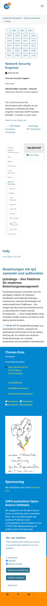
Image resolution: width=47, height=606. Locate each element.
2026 (14, 31)
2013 (25, 45)
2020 (33, 36)
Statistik (12, 561)
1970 (33, 55)
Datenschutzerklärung (18, 570)
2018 (17, 40)
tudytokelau (27, 405)
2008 (33, 50)
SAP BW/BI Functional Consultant (12, 129)
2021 (25, 36)
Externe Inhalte (15, 564)
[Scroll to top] (41, 600)
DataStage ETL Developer (34, 129)
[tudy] (7, 5)
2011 (9, 50)
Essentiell (12, 558)
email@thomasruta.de (18, 388)
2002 (17, 55)
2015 (9, 45)
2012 (33, 45)
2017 (25, 40)
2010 (17, 50)
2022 (17, 36)
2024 (30, 31)
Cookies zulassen (16, 578)
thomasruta (13, 401)
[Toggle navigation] (42, 6)
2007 (9, 55)
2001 (25, 55)
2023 (9, 36)
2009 (25, 50)
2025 (22, 31)
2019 (9, 40)
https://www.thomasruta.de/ (20, 394)
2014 (17, 45)
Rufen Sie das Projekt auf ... (16, 120)
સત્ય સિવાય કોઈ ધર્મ (11, 257)
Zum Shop (34, 155)
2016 (33, 40)
